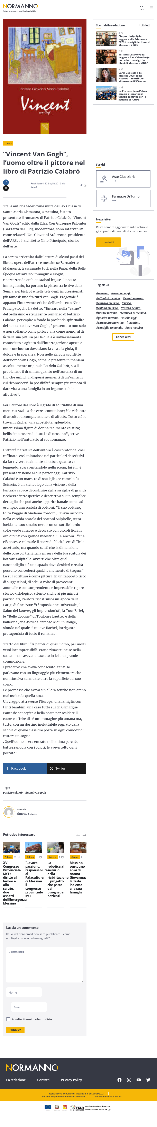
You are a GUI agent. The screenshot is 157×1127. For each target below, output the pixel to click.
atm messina (135, 328)
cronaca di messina (134, 313)
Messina (103, 293)
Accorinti (134, 323)
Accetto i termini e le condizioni (33, 1019)
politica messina (108, 318)
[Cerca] (141, 8)
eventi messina (134, 298)
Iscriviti (108, 242)
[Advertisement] (123, 133)
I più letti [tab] (144, 25)
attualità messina (109, 298)
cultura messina (108, 308)
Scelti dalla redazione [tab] (110, 25)
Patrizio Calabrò (13, 792)
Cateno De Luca (131, 308)
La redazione (16, 1080)
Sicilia (127, 303)
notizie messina (107, 313)
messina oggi (121, 293)
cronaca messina (108, 303)
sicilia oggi (130, 318)
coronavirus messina (111, 323)
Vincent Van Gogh (35, 792)
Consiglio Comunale (110, 328)
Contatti (43, 1080)
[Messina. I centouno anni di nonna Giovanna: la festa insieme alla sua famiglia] (78, 847)
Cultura (8, 143)
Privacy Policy (71, 1080)
